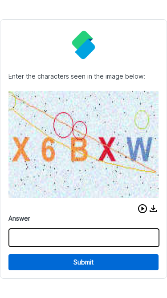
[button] (142, 208)
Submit (83, 262)
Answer (19, 218)
